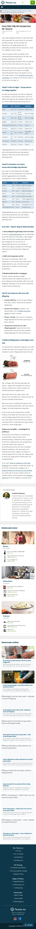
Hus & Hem (6, 11)
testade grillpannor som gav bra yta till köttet (17, 470)
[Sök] (32, 2)
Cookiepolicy (18, 888)
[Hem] (1, 11)
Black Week (19, 898)
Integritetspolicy (18, 881)
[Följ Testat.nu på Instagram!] (16, 920)
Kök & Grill (14, 11)
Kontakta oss (18, 860)
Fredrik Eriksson (18, 493)
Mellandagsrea (19, 901)
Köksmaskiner (22, 11)
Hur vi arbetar (18, 854)
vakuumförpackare (16, 234)
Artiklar (29, 11)
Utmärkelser (18, 857)
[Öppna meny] (2, 7)
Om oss (18, 851)
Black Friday (18, 895)
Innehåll (29, 925)
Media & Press (19, 874)
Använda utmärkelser (18, 868)
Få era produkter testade (18, 871)
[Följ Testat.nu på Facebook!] (20, 920)
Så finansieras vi (18, 885)
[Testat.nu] (8, 2)
